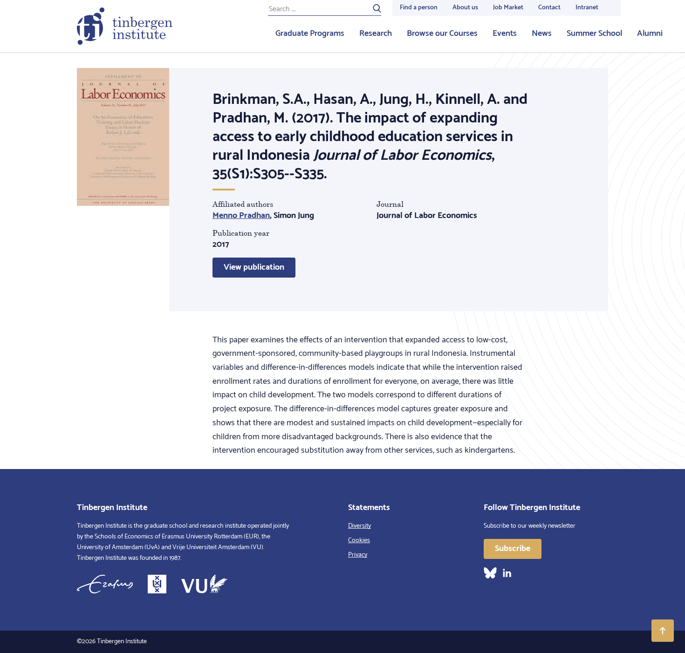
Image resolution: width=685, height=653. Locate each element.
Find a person (419, 7)
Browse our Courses (442, 34)
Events (505, 34)
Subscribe (512, 549)
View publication (254, 267)
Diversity (359, 526)
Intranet (586, 7)
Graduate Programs (309, 34)
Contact (549, 7)
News (542, 34)
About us (465, 7)
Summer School (594, 34)
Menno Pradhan (241, 216)
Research (375, 34)
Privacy (357, 555)
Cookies (359, 540)
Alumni (650, 34)
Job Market (508, 7)
